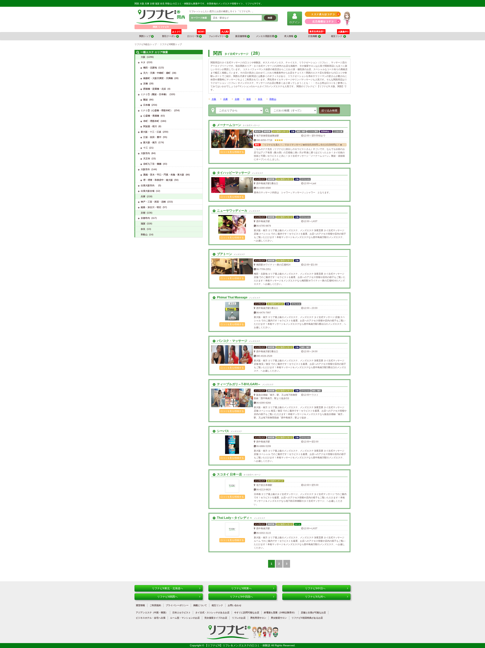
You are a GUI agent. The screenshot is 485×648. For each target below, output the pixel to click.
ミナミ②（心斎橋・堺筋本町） (157, 110)
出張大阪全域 (147, 191)
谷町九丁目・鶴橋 (152, 164)
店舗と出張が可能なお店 (313, 612)
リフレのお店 (239, 618)
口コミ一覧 (196, 35)
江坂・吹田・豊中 (152, 137)
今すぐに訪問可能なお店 (246, 612)
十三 (145, 147)
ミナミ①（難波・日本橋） (154, 94)
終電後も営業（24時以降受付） (280, 612)
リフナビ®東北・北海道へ (167, 588)
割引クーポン (171, 35)
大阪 (214, 99)
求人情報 (289, 36)
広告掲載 (313, 36)
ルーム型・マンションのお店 (185, 618)
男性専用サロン (258, 618)
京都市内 (145, 218)
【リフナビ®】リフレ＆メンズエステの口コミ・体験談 (238, 645)
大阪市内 (145, 153)
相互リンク (340, 35)
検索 (270, 17)
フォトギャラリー (219, 35)
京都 (237, 99)
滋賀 (248, 99)
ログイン (294, 22)
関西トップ (145, 36)
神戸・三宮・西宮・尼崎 (153, 201)
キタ (143, 62)
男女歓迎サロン (279, 618)
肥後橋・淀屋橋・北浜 (154, 89)
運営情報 (140, 605)
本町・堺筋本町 (151, 121)
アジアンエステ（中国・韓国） (152, 612)
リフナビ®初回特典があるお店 (307, 618)
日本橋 (146, 105)
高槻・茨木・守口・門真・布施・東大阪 (163, 174)
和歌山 (272, 99)
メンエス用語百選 (265, 36)
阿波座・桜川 (150, 126)
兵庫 (225, 99)
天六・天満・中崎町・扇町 (157, 73)
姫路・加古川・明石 (151, 207)
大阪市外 (145, 169)
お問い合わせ (234, 605)
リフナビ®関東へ (241, 588)
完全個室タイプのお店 (215, 618)
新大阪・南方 (150, 142)
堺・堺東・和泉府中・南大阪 (158, 180)
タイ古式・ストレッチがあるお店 (212, 612)
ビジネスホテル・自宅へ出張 (150, 618)
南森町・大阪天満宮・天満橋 (158, 78)
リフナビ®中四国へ (241, 596)
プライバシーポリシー (177, 605)
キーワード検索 (199, 17)
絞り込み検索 (329, 110)
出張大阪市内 (149, 185)
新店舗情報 (241, 36)
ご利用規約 (155, 605)
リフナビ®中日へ (315, 588)
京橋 (145, 83)
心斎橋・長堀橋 (151, 115)
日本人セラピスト (181, 612)
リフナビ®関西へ (167, 596)
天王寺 (146, 158)
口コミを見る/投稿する (232, 152)
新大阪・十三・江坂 (151, 132)
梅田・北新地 (150, 67)
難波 (145, 99)
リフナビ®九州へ (315, 596)
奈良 (260, 99)
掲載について (200, 605)
